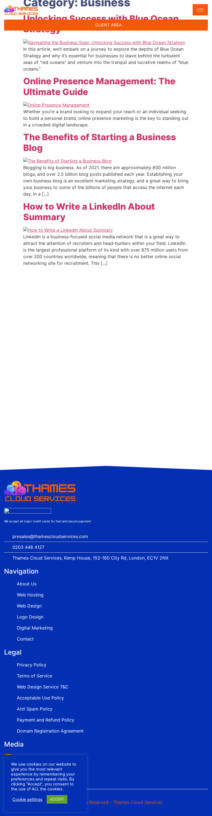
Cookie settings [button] (27, 799)
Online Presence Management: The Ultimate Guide (99, 86)
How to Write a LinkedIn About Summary (89, 211)
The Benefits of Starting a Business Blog (99, 142)
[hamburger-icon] (200, 9)
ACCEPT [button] (57, 799)
